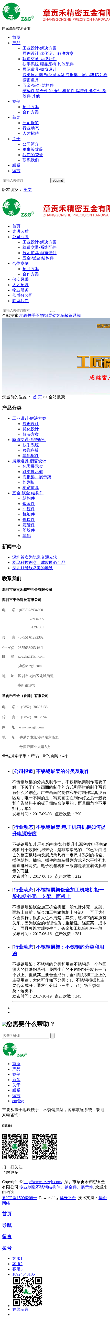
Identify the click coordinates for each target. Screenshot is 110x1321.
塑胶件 (29, 530)
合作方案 (31, 112)
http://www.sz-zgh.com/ (43, 1182)
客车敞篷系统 (68, 315)
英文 (28, 189)
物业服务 (20, 290)
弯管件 (95, 91)
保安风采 (20, 279)
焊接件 (82, 91)
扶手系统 (31, 64)
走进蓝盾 (20, 231)
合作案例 (20, 263)
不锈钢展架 (46, 315)
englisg (18, 1101)
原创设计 (31, 53)
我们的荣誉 (33, 155)
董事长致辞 (33, 149)
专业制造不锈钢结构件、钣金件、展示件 (56, 1187)
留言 (16, 171)
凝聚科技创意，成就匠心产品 (38, 562)
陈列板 (101, 75)
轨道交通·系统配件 (40, 59)
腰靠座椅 (48, 64)
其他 (36, 96)
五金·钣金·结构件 (38, 85)
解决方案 (65, 53)
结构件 (29, 91)
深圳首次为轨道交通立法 (34, 557)
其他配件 (65, 64)
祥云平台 (68, 1198)
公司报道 (31, 123)
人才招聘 (31, 133)
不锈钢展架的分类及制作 (63, 771)
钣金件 (42, 91)
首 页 (37, 397)
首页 (16, 37)
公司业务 (20, 237)
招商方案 (31, 107)
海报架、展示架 (80, 75)
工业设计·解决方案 (40, 48)
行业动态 (31, 128)
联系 (16, 165)
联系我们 (31, 160)
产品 (16, 43)
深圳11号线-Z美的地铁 (32, 568)
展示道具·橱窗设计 (40, 69)
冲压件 (55, 91)
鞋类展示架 (54, 75)
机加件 (69, 91)
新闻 (16, 117)
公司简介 (31, 144)
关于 (16, 139)
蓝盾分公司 (22, 295)
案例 (16, 101)
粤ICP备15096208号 (19, 1198)
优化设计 (48, 53)
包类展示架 (33, 75)
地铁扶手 (27, 315)
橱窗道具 (31, 80)
